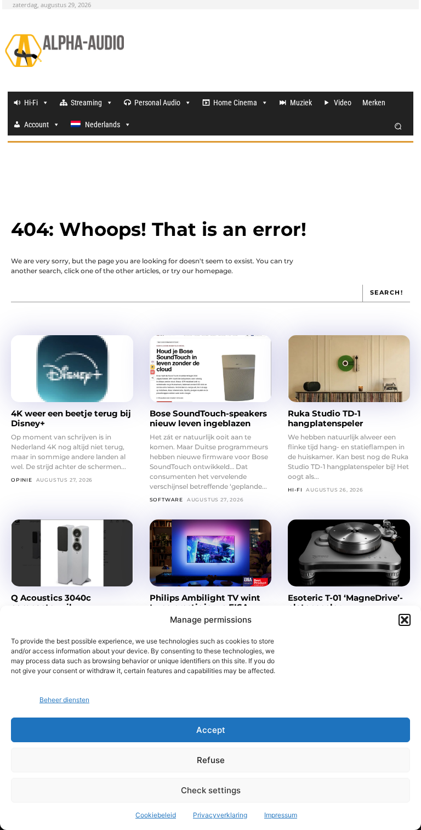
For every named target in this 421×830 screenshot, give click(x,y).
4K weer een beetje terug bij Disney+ (71, 418)
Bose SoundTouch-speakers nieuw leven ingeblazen (208, 418)
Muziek (301, 102)
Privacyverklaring (220, 815)
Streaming (86, 102)
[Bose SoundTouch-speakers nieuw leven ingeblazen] (211, 368)
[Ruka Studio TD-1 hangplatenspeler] (349, 368)
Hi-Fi (31, 102)
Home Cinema (235, 102)
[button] (404, 619)
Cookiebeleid (155, 815)
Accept (210, 730)
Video (342, 102)
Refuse (211, 760)
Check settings (211, 790)
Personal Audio (157, 102)
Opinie (21, 480)
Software (166, 499)
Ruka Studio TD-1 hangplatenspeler (325, 418)
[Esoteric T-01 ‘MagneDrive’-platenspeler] (349, 553)
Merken (373, 102)
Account (36, 124)
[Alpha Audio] (64, 50)
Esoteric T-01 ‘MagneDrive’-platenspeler (345, 602)
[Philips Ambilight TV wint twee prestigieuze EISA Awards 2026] (211, 553)
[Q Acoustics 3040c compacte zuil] (72, 553)
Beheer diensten (64, 700)
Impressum (280, 815)
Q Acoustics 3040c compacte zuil (51, 602)
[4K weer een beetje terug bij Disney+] (72, 368)
